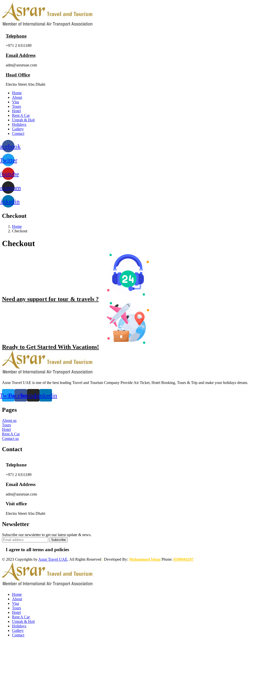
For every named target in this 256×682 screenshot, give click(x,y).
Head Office (18, 74)
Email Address (21, 55)
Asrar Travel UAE (53, 559)
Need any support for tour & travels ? (50, 299)
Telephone (16, 36)
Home (17, 226)
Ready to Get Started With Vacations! (50, 347)
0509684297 (183, 559)
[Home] (48, 26)
